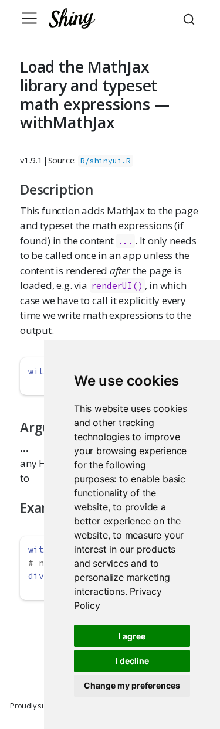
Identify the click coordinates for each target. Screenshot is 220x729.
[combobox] (190, 18)
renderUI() (117, 285)
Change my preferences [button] (132, 685)
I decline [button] (132, 661)
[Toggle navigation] (29, 18)
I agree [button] (132, 636)
